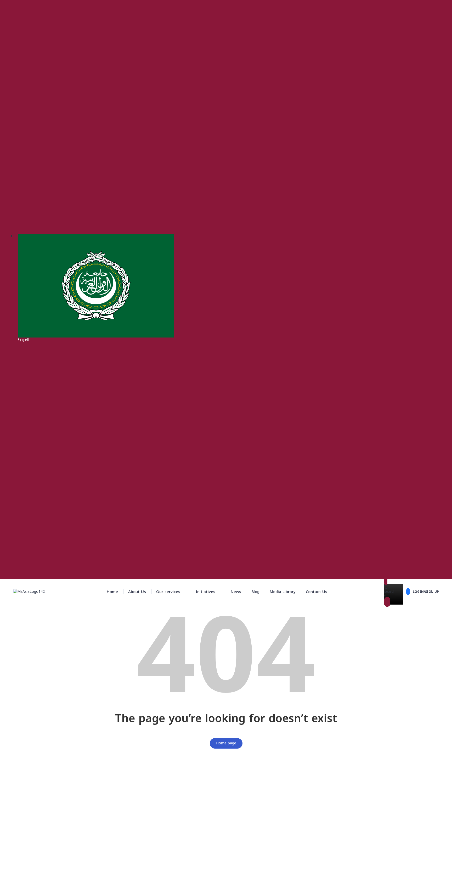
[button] (171, 591)
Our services (168, 591)
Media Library (283, 591)
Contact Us (316, 591)
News (236, 591)
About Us (137, 591)
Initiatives (205, 591)
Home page (226, 743)
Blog (255, 591)
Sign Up (31, 877)
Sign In (43, 877)
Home (112, 591)
